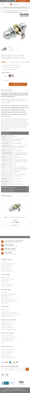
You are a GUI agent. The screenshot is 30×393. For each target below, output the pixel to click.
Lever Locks (4, 282)
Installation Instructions (8, 187)
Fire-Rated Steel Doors (6, 267)
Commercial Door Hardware (11, 10)
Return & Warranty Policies (7, 299)
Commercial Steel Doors (7, 265)
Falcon (15, 136)
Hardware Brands (5, 277)
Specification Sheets (7, 191)
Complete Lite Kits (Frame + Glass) (9, 337)
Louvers (3, 342)
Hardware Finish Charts (7, 356)
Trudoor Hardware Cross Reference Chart (11, 314)
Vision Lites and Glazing (7, 335)
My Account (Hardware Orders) (8, 294)
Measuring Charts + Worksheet (8, 349)
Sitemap (3, 391)
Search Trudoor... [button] (26, 4)
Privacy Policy (4, 390)
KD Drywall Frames (5, 324)
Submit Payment (5, 303)
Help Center (4, 292)
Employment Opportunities (7, 316)
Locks (18, 10)
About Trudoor (4, 311)
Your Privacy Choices (12, 390)
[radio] (10, 76)
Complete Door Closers (6, 286)
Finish (6, 76)
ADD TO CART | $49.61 (18, 84)
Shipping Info (4, 297)
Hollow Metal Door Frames (7, 322)
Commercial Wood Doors (7, 271)
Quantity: (5, 80)
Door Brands (4, 262)
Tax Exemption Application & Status (9, 301)
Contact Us (3, 309)
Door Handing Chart (6, 354)
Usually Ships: (20, 62)
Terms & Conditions (21, 390)
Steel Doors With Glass (6, 269)
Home (2, 10)
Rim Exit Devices (5, 280)
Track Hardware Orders (7, 295)
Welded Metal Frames (6, 326)
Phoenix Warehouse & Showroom (9, 312)
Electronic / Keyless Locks (7, 284)
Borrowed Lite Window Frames (8, 329)
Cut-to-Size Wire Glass (6, 341)
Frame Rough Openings (7, 352)
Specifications (6, 133)
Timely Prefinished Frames (7, 327)
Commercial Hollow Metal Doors (9, 264)
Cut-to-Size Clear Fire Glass (7, 339)
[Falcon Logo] (24, 15)
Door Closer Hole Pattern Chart (8, 358)
